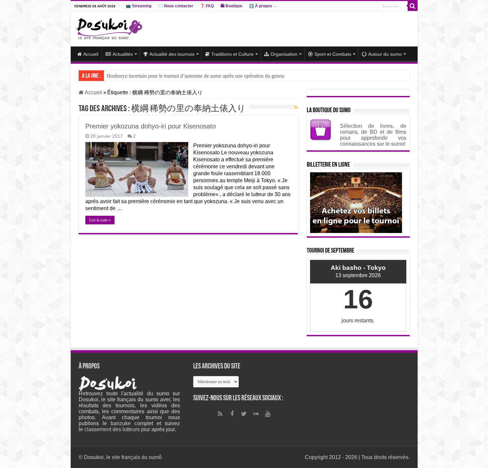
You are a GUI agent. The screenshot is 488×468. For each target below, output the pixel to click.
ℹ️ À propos (260, 6)
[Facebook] (232, 414)
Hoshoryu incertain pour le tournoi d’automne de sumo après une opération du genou (196, 76)
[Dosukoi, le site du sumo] (109, 28)
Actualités (123, 54)
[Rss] (220, 414)
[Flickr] (256, 414)
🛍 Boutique (231, 6)
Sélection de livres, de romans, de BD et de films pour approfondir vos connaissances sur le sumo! (373, 135)
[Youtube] (268, 414)
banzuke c (124, 423)
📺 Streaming (138, 6)
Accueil (90, 54)
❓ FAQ (207, 6)
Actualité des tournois (172, 54)
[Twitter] (244, 414)
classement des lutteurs (112, 429)
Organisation (284, 54)
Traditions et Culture (232, 54)
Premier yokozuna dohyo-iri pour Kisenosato (150, 126)
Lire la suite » (100, 220)
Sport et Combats (332, 54)
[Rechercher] (413, 6)
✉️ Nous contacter (175, 6)
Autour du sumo (385, 54)
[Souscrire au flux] (296, 107)
